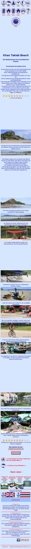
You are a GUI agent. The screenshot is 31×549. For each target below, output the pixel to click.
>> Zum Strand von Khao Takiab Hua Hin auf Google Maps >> (18, 459)
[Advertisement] (15, 40)
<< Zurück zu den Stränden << (16, 465)
